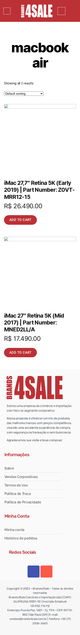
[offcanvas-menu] (6, 11)
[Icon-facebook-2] (34, 572)
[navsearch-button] (61, 11)
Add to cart (20, 220)
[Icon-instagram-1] (46, 572)
